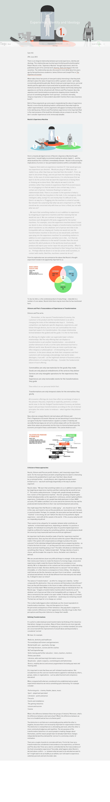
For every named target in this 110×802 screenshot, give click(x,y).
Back (9, 44)
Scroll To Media (96, 44)
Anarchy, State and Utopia (62, 68)
